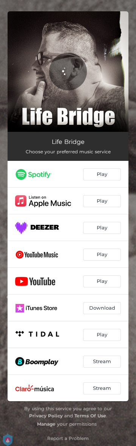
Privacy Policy (46, 416)
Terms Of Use (90, 416)
